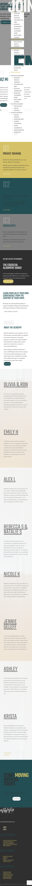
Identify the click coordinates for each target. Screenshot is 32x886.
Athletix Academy (17, 39)
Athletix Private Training (17, 80)
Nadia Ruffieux (19, 65)
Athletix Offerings (17, 75)
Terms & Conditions (8, 860)
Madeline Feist (19, 55)
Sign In (16, 44)
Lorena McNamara (8, 874)
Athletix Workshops (8, 843)
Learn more (8, 281)
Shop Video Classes (11, 311)
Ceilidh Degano (7, 872)
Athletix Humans (16, 48)
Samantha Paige (7, 878)
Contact (17, 46)
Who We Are (18, 41)
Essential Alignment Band (17, 31)
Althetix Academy (6, 884)
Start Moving (15, 72)
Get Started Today (5, 22)
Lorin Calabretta (7, 875)
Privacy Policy (7, 861)
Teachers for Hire (8, 841)
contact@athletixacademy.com (7, 821)
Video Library (6, 845)
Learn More (3, 105)
